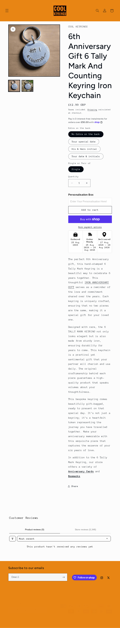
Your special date (84, 141)
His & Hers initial (84, 149)
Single (76, 169)
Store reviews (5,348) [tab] (85, 529)
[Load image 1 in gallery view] (14, 86)
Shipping (92, 110)
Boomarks (74, 476)
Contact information (81, 625)
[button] (6, 10)
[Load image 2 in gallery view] (27, 86)
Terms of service (102, 621)
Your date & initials (86, 156)
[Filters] (12, 538)
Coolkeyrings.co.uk (36, 621)
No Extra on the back (86, 134)
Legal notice (104, 625)
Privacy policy (80, 621)
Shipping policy (58, 625)
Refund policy (60, 621)
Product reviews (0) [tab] (34, 529)
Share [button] (74, 486)
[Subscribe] (63, 577)
